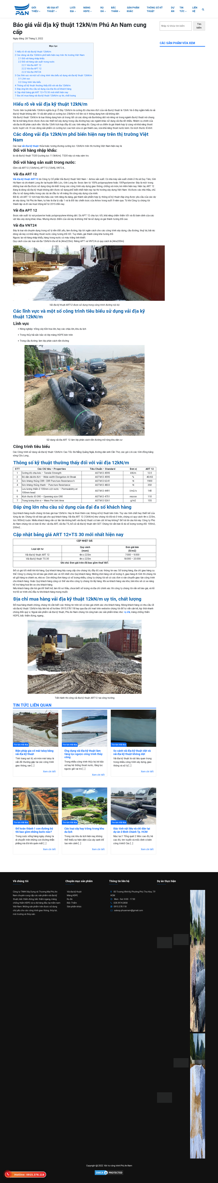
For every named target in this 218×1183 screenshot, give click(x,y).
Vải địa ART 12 (31, 65)
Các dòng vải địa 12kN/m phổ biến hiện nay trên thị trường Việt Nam (50, 55)
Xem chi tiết (49, 771)
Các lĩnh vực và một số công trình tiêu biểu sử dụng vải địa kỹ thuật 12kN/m (53, 75)
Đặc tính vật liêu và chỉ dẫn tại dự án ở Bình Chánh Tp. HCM (131, 830)
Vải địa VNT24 (31, 72)
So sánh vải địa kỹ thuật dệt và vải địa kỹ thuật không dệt (132, 752)
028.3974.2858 (121, 903)
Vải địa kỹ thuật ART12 (25, 179)
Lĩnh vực (24, 78)
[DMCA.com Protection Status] (109, 1173)
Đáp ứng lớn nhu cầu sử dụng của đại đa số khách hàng (43, 89)
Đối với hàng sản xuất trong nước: (36, 61)
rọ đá (127, 612)
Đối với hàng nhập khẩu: (31, 58)
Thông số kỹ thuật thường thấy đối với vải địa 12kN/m (43, 85)
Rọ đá (69, 899)
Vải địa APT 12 (31, 68)
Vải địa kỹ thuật (74, 892)
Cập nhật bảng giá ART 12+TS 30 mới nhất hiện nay (41, 92)
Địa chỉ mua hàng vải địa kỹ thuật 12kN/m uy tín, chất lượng (45, 95)
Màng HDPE (72, 895)
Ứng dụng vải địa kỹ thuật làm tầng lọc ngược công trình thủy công (83, 754)
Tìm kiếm (199, 26)
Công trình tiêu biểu (29, 82)
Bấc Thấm (72, 903)
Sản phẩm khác (74, 906)
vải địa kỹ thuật (30, 146)
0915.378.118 (120, 906)
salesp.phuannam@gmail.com (128, 910)
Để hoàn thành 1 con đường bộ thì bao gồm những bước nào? (34, 830)
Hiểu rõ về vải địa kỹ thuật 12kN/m (33, 51)
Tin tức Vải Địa (21, 745)
